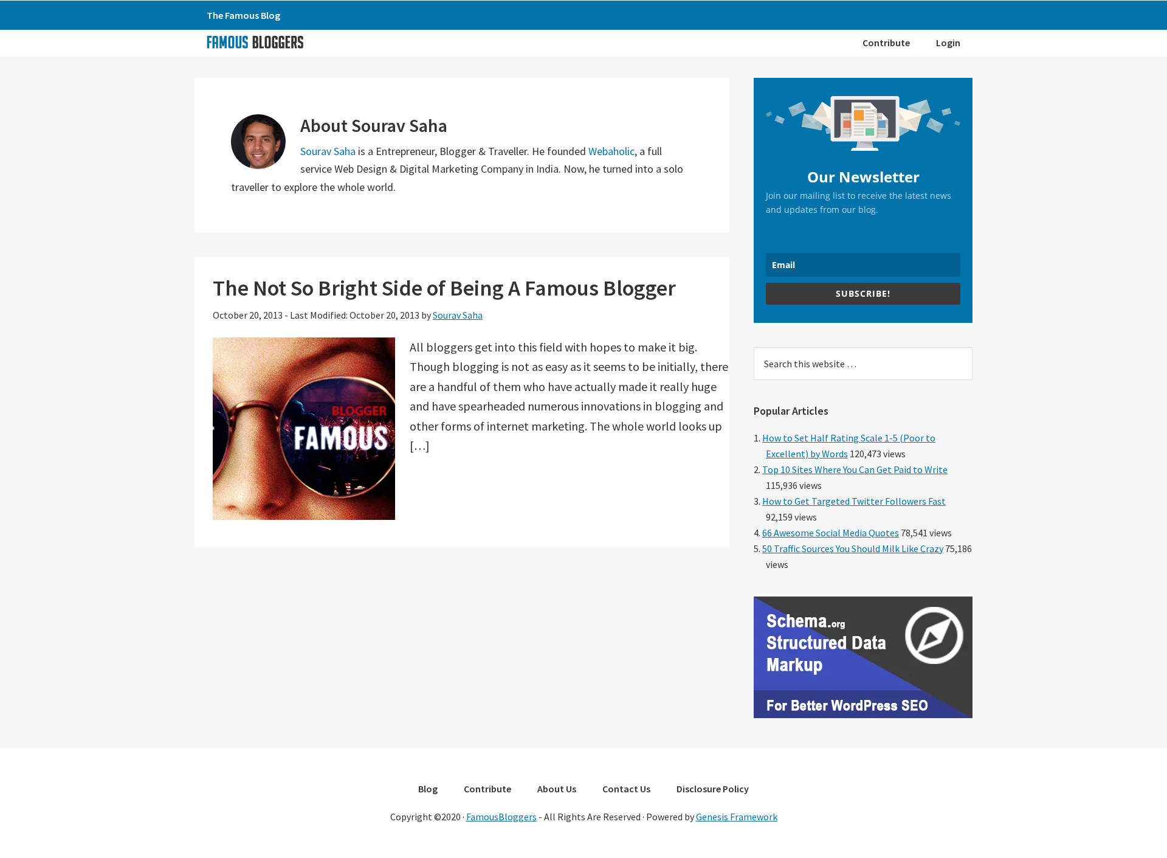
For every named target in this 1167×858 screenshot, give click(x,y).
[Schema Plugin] (863, 714)
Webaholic (611, 151)
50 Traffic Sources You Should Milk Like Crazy (852, 548)
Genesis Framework (736, 817)
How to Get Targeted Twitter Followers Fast (854, 501)
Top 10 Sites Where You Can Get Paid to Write (855, 469)
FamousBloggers (501, 817)
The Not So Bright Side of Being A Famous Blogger (444, 288)
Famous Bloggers (255, 42)
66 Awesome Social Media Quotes (830, 533)
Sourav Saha (328, 151)
